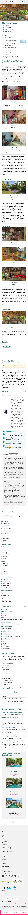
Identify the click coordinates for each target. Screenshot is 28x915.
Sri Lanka (4, 858)
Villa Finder (4, 870)
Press (3, 840)
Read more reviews (14, 508)
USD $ (5, 692)
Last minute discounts (7, 871)
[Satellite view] (4, 346)
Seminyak (7, 25)
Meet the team (5, 846)
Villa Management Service (8, 843)
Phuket (3, 855)
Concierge (4, 844)
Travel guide (5, 873)
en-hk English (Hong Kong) (12, 898)
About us (4, 835)
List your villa (5, 841)
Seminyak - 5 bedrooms (14, 813)
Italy (3, 861)
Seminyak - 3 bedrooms (14, 773)
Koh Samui (4, 856)
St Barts (4, 863)
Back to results (14, 822)
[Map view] (6, 346)
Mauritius (4, 859)
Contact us (4, 837)
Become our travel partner (8, 849)
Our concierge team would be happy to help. (13, 687)
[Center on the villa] (9, 346)
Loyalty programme (6, 847)
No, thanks (15, 912)
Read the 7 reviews (6, 37)
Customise (6, 912)
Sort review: (5, 454)
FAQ (3, 838)
